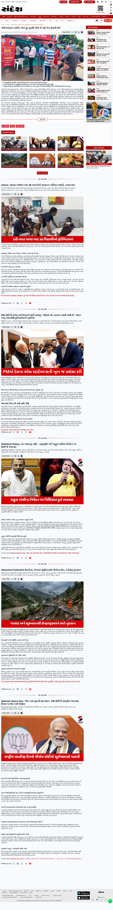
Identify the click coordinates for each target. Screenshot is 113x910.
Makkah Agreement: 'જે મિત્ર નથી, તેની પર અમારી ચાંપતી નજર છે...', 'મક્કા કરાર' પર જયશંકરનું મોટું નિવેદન (45, 859)
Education (24, 20)
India (40, 16)
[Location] (102, 2)
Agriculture (43, 20)
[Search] (106, 1)
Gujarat (9, 16)
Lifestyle (85, 16)
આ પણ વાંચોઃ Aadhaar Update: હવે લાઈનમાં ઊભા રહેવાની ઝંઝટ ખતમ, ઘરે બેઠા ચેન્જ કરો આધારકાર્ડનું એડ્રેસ (37, 295)
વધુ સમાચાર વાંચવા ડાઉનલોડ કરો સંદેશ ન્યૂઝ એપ (17, 430)
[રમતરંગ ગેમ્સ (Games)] (97, 20)
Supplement (75, 2)
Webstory (46, 16)
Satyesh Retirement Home (9, 897)
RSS (30, 895)
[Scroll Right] (73, 20)
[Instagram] (111, 10)
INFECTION (20, 126)
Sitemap (36, 895)
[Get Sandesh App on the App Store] (83, 898)
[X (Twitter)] (78, 32)
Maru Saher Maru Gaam (21, 16)
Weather (33, 16)
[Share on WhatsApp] (110, 901)
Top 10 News (93, 27)
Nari (57, 20)
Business (54, 16)
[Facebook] (111, 4)
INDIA (12, 126)
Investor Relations (7, 895)
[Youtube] (111, 13)
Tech (50, 20)
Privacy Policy (46, 895)
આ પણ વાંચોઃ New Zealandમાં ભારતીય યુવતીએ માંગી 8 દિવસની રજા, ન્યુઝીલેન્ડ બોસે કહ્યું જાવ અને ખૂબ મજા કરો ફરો (40, 681)
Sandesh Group (57, 895)
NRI (62, 20)
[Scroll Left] (1, 20)
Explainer (15, 20)
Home (3, 16)
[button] (34, 16)
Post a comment (42, 173)
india (8, 24)
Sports (73, 16)
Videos (7, 20)
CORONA (5, 126)
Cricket (67, 16)
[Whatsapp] (111, 2)
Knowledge (33, 20)
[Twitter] (111, 7)
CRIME (79, 16)
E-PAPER (64, 1)
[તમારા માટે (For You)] (101, 20)
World (61, 16)
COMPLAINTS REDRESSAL (26, 897)
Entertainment (95, 16)
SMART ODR (39, 897)
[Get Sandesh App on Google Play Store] (83, 893)
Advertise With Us (21, 895)
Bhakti (104, 16)
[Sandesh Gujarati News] (13, 8)
